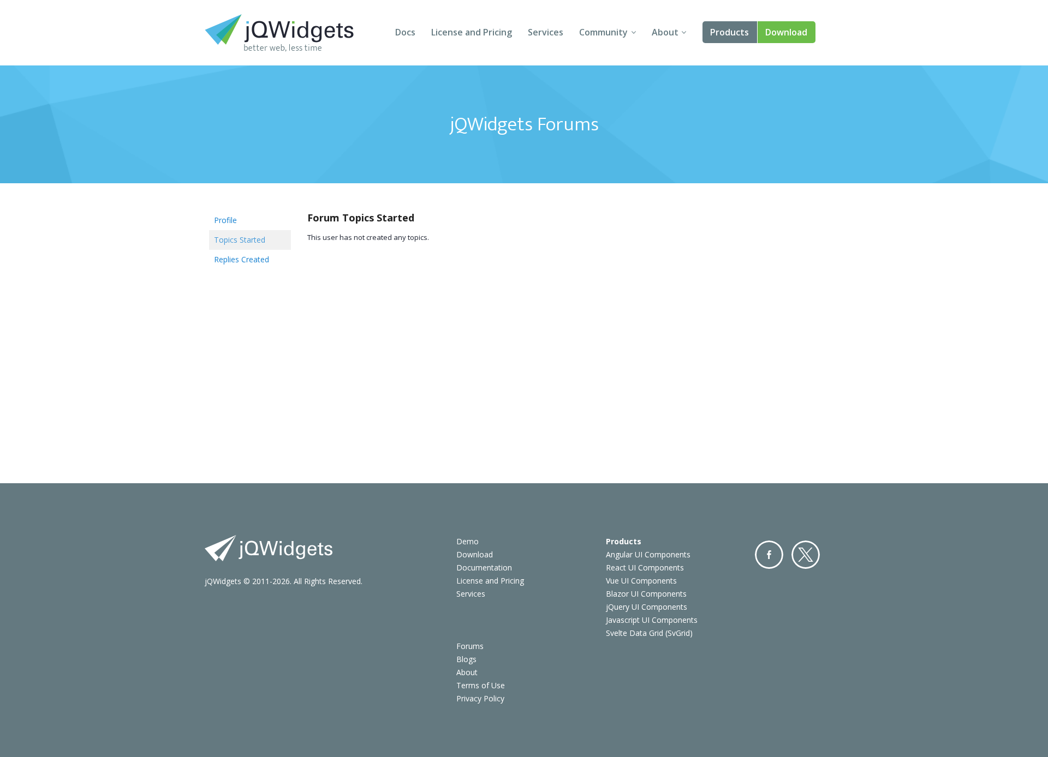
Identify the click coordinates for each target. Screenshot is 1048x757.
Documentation (484, 567)
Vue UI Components (641, 580)
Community (603, 32)
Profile (225, 220)
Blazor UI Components (646, 593)
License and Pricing (471, 32)
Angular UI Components (648, 554)
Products (729, 32)
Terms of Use (480, 685)
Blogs (466, 659)
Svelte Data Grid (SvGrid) (649, 633)
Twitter (805, 554)
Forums (470, 646)
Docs (405, 32)
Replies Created (241, 259)
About (665, 32)
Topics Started (239, 240)
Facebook (769, 554)
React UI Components (645, 567)
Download (786, 32)
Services (545, 32)
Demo (467, 541)
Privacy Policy (480, 698)
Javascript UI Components (652, 620)
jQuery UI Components (646, 607)
